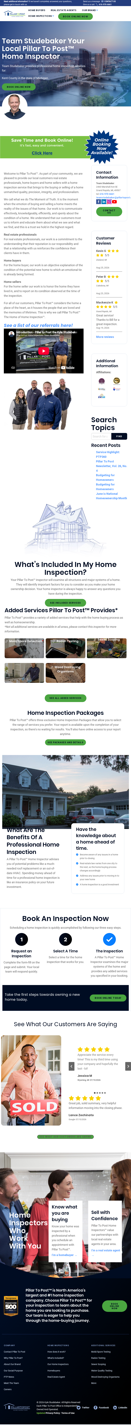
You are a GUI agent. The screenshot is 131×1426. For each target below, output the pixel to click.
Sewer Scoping (98, 1364)
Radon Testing (98, 1358)
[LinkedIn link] (103, 201)
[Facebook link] (98, 201)
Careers (8, 1389)
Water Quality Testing (101, 1370)
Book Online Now (75, 16)
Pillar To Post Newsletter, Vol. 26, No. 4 (111, 466)
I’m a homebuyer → (64, 1255)
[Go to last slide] (71, 1066)
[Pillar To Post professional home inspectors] (14, 13)
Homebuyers (53, 1370)
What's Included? (55, 1358)
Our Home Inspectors (58, 1364)
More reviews (105, 337)
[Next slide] (128, 1066)
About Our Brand (12, 1364)
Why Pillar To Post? (13, 1358)
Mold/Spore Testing (101, 1351)
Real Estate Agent (56, 1377)
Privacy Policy (48, 1413)
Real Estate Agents (63, 10)
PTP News (9, 1377)
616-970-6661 (107, 194)
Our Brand (89, 10)
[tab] (95, 1093)
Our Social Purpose (13, 1370)
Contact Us (109, 211)
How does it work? (56, 1351)
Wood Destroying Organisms (105, 1377)
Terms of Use (68, 1413)
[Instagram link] (109, 201)
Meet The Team (11, 1383)
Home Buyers (36, 10)
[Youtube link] (114, 201)
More (93, 1383)
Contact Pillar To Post (14, 1351)
